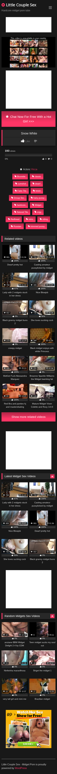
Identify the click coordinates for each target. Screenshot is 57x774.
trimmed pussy (38, 226)
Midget (38, 205)
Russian (17, 226)
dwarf (37, 183)
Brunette (21, 176)
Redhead (15, 219)
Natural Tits (22, 212)
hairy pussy (38, 198)
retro (31, 219)
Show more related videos (29, 416)
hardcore (21, 205)
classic (38, 176)
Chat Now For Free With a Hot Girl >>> (30, 119)
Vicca (34, 169)
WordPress (21, 768)
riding (45, 219)
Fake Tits (21, 191)
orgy (39, 212)
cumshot (22, 183)
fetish (38, 191)
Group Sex (19, 198)
